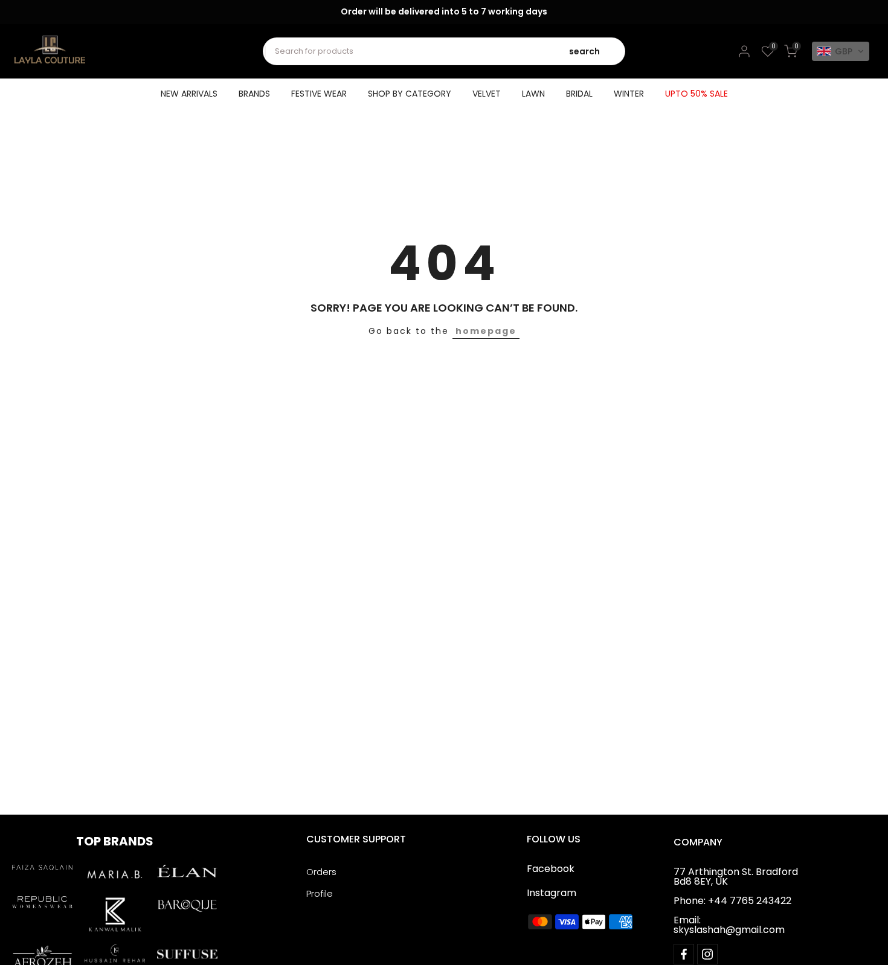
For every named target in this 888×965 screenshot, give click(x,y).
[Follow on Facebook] (684, 954)
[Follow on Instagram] (707, 954)
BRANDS (254, 94)
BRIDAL (579, 94)
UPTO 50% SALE (696, 94)
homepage (485, 331)
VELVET (486, 94)
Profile (319, 893)
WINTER (629, 94)
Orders (321, 871)
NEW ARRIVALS (189, 94)
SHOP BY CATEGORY (409, 94)
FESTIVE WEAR (319, 94)
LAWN (533, 94)
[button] (840, 51)
